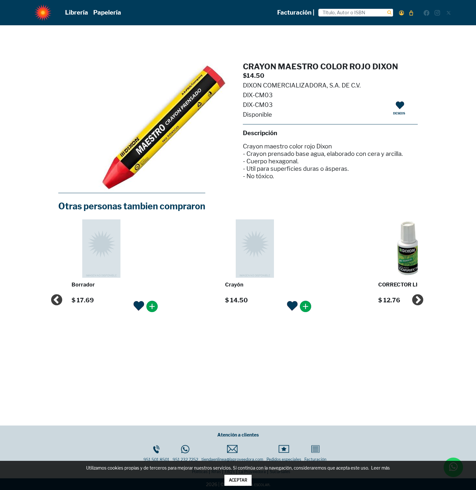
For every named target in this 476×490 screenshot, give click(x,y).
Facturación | (295, 12)
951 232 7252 (185, 459)
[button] (401, 12)
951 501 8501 (156, 459)
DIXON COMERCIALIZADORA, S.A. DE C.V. (302, 85)
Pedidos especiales (283, 459)
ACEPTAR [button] (238, 480)
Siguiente (414, 297)
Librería (76, 12)
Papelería (107, 12)
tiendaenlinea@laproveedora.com (232, 459)
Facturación (315, 459)
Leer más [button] (380, 468)
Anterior (53, 297)
